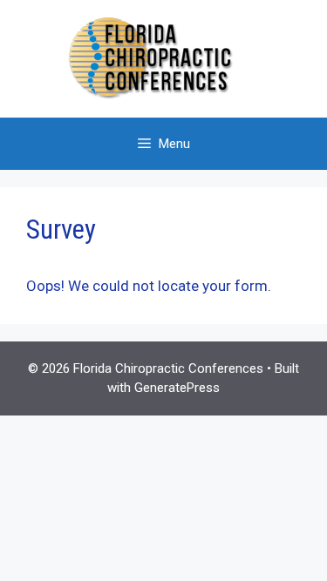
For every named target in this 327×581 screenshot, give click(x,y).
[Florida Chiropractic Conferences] (164, 57)
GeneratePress (177, 387)
